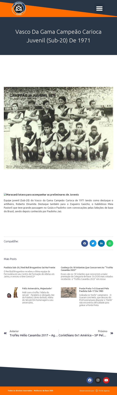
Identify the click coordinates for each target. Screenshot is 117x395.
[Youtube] (106, 380)
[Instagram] (98, 380)
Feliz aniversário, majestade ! (37, 288)
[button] (99, 8)
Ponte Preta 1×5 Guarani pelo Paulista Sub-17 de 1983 (94, 289)
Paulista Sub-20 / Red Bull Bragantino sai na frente (29, 267)
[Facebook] (90, 380)
